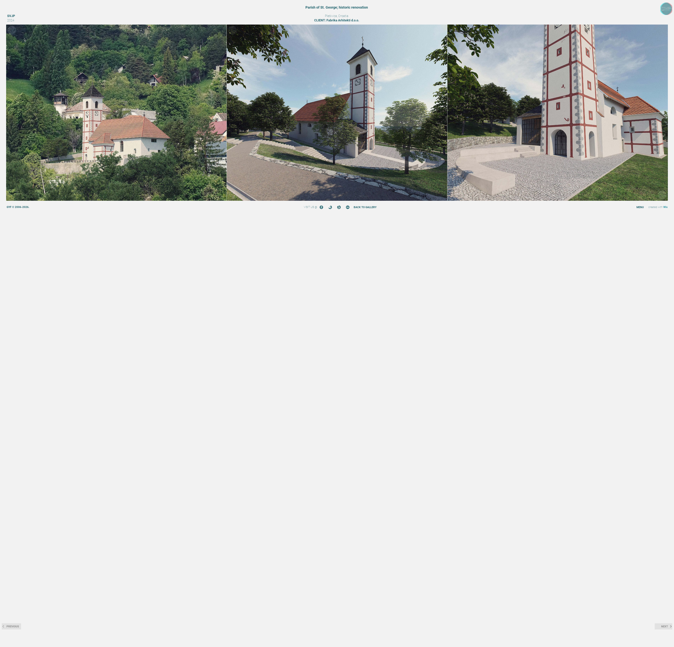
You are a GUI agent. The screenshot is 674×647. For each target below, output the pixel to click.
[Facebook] (321, 207)
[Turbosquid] (339, 207)
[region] (666, 9)
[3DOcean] (330, 207)
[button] (640, 207)
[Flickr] (347, 207)
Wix (665, 207)
